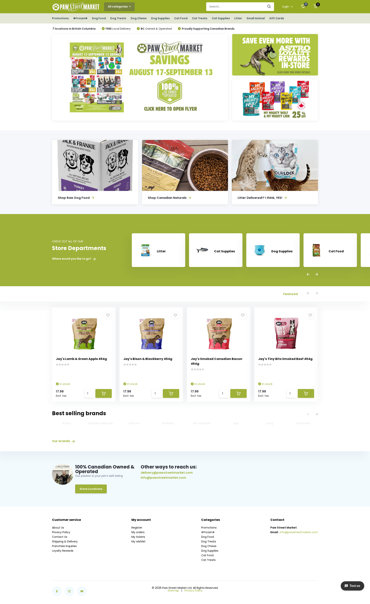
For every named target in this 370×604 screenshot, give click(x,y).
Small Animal (255, 18)
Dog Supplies (160, 18)
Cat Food (181, 18)
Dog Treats (118, 18)
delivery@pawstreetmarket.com (167, 472)
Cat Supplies (221, 18)
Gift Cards (276, 18)
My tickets (138, 537)
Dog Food (99, 18)
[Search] (269, 6)
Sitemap (173, 590)
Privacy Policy (61, 532)
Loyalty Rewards (62, 551)
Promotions (60, 18)
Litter (238, 18)
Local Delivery (118, 29)
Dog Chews (139, 18)
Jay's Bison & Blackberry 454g (147, 359)
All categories (118, 6)
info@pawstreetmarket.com (163, 477)
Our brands (61, 441)
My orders (138, 532)
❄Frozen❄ (80, 18)
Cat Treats (199, 18)
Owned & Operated (156, 29)
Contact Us (59, 537)
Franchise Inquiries (64, 546)
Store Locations (91, 489)
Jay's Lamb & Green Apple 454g (81, 359)
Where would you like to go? (72, 258)
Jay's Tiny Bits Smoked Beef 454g (285, 359)
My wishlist (138, 541)
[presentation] (308, 275)
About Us (58, 528)
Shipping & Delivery (65, 541)
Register (136, 528)
